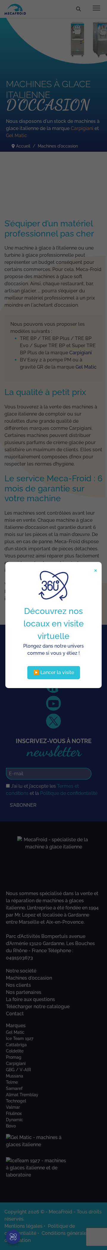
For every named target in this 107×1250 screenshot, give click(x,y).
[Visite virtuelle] (13, 1236)
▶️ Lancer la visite (53, 672)
